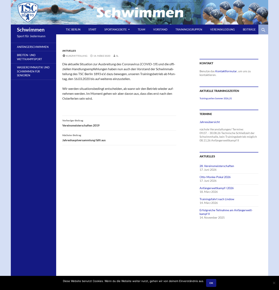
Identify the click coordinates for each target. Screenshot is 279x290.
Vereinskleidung (222, 29)
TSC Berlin (73, 29)
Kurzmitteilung (76, 55)
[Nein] (274, 283)
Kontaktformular (226, 71)
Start (92, 29)
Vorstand (160, 29)
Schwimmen (31, 29)
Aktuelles (69, 50)
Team (141, 29)
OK (211, 282)
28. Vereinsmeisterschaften (217, 166)
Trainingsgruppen (188, 29)
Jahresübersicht (210, 122)
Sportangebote (115, 29)
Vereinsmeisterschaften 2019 (80, 123)
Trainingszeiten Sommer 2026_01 (216, 98)
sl (117, 55)
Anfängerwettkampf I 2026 (217, 188)
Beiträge (249, 29)
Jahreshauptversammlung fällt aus (84, 138)
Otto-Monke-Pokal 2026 (215, 177)
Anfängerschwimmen (33, 47)
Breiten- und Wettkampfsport (29, 57)
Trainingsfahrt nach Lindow (217, 199)
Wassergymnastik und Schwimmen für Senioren (33, 71)
